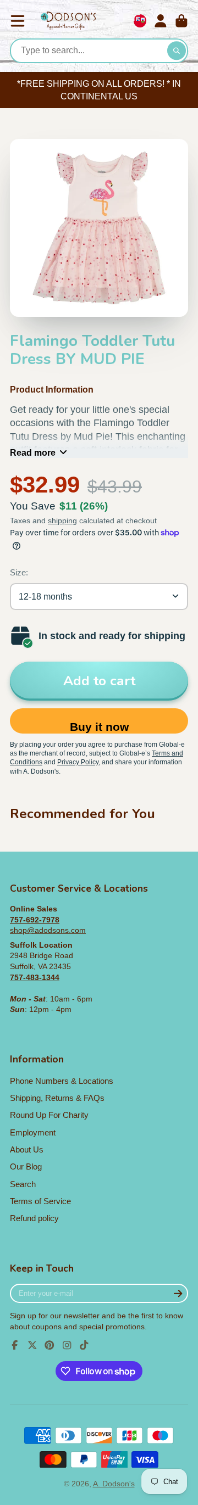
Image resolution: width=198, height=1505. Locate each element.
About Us (26, 1149)
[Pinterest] (49, 1345)
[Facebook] (15, 1345)
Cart (181, 20)
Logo (68, 21)
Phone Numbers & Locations (61, 1081)
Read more (33, 452)
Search (23, 1184)
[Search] (176, 51)
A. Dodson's (114, 1483)
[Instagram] (67, 1345)
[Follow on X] (32, 1345)
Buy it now (99, 726)
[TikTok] (84, 1345)
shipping (62, 520)
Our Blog (26, 1166)
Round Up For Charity (49, 1115)
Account (160, 20)
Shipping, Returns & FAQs (57, 1098)
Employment (33, 1132)
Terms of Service (40, 1201)
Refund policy (34, 1218)
